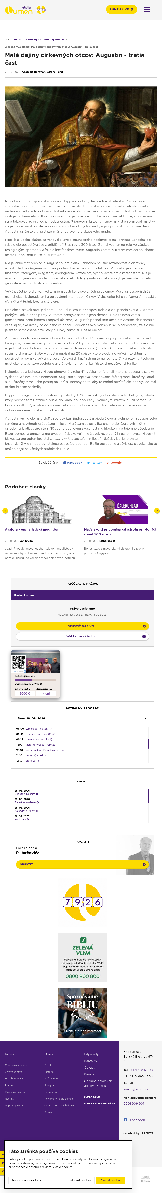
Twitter (96, 462)
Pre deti (9, 1085)
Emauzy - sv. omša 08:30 (40, 734)
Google (116, 462)
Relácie (10, 1054)
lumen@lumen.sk (135, 1089)
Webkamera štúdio (80, 636)
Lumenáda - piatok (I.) (38, 728)
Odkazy (89, 1067)
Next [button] (157, 510)
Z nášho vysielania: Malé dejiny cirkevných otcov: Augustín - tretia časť (51, 46)
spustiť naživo (81, 626)
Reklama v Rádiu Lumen (58, 1098)
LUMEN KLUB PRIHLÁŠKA (99, 1103)
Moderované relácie (16, 1065)
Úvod (17, 39)
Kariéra (89, 1074)
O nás (48, 1054)
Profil (47, 1065)
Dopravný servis (14, 1105)
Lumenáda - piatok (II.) (38, 739)
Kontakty (90, 1061)
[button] (82, 595)
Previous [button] (5, 510)
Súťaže (48, 1112)
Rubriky (9, 1098)
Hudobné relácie (14, 1078)
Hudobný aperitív (35, 755)
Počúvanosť (51, 1078)
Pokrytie (49, 1085)
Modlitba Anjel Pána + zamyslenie (45, 750)
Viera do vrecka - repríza (40, 744)
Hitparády (91, 1054)
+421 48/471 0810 (143, 1070)
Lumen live (119, 9)
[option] (41, 534)
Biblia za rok (32, 760)
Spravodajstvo (13, 1071)
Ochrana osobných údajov (59, 1105)
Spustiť (26, 864)
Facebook (74, 462)
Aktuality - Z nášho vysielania (45, 39)
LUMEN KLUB (92, 1096)
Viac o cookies (62, 1167)
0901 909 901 (133, 1103)
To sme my (50, 1092)
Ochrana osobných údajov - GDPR (98, 1083)
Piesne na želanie (15, 1092)
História (49, 1071)
